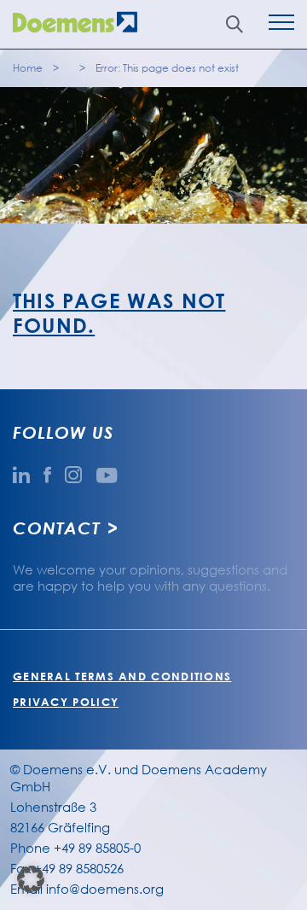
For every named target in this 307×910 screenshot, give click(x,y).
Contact (56, 527)
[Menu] (281, 24)
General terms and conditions (122, 676)
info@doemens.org (105, 888)
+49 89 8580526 (79, 868)
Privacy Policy (66, 702)
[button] (30, 879)
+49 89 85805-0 (97, 847)
